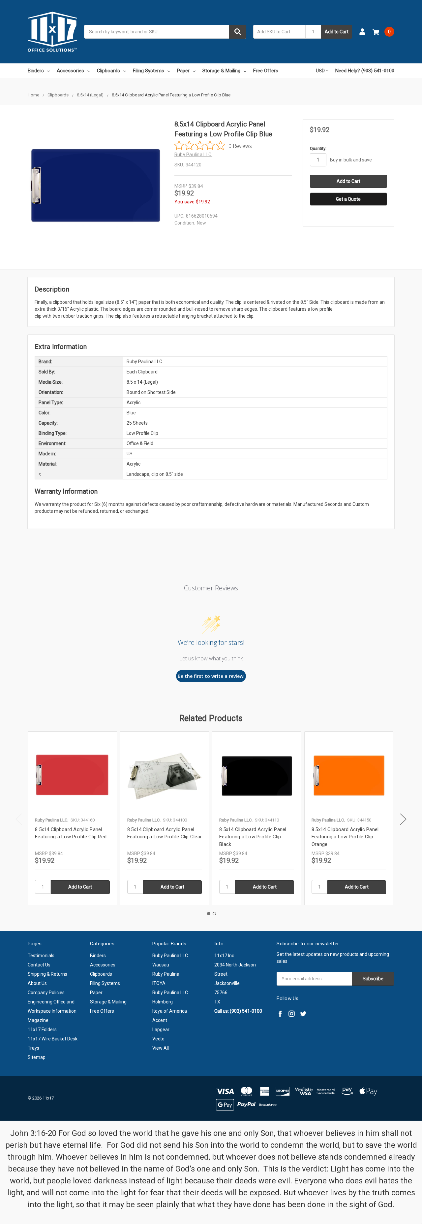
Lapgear (160, 1029)
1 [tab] (208, 913)
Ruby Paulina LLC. (170, 955)
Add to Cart (336, 31)
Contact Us (39, 964)
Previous (18, 819)
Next (403, 819)
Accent (159, 1020)
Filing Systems (148, 71)
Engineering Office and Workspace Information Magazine (52, 1011)
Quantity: (318, 148)
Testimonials (41, 955)
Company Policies (46, 992)
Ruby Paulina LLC (170, 992)
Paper (183, 71)
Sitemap (36, 1057)
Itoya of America (169, 1011)
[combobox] (165, 32)
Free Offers (265, 71)
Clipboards (108, 71)
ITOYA (159, 983)
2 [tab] (214, 913)
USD (320, 71)
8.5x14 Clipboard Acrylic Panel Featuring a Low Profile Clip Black (252, 836)
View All (160, 1048)
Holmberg (162, 1001)
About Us (37, 983)
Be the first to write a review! (211, 676)
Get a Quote (348, 199)
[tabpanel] (72, 818)
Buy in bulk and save (351, 159)
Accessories (70, 71)
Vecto (158, 1038)
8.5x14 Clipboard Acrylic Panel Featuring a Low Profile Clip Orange (345, 836)
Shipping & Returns (47, 974)
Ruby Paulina (165, 974)
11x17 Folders (42, 1029)
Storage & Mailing (221, 71)
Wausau (160, 964)
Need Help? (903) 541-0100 (364, 71)
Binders (36, 71)
